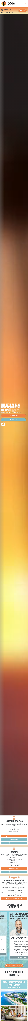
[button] (25, 4)
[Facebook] (3, 424)
